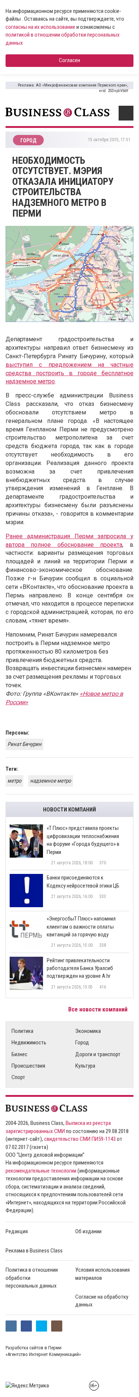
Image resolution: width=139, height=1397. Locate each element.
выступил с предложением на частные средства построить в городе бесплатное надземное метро (69, 373)
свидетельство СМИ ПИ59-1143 (80, 1139)
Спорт (18, 1077)
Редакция (17, 1231)
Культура (85, 1065)
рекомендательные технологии (41, 1170)
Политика (22, 1031)
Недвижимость (28, 1042)
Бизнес (19, 1054)
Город (82, 1042)
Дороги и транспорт (97, 1054)
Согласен (69, 60)
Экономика (88, 1031)
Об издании (88, 1231)
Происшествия (28, 1065)
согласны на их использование (40, 27)
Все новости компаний (98, 1009)
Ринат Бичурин (24, 744)
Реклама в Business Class (34, 1250)
